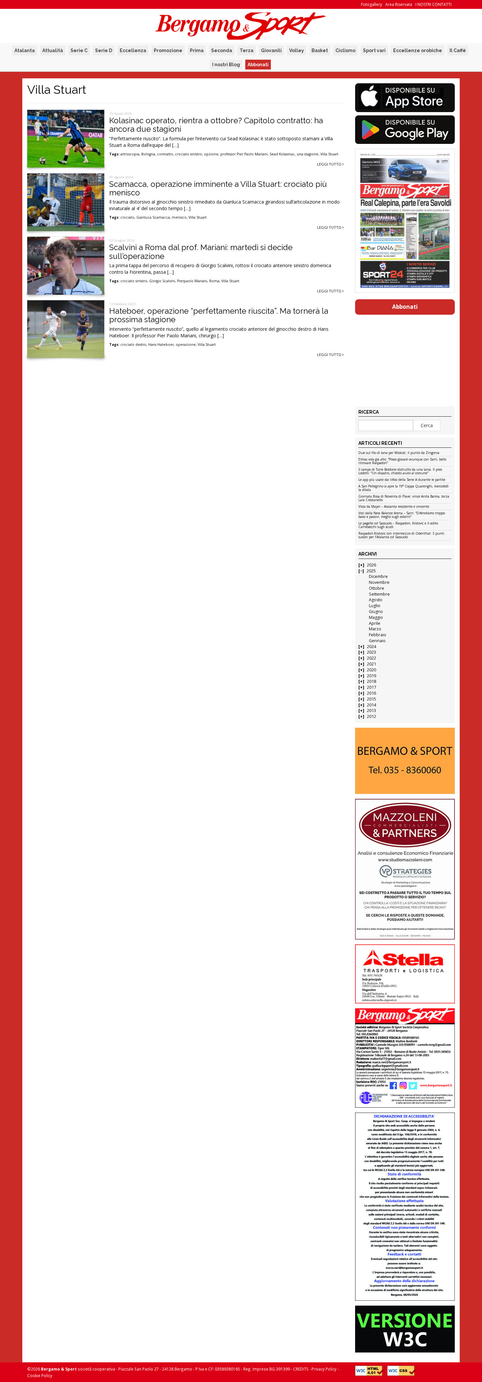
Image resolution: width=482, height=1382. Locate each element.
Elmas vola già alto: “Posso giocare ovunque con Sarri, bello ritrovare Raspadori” (402, 461)
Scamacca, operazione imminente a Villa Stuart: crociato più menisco (218, 188)
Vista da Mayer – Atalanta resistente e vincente (393, 507)
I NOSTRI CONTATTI (433, 4)
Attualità (52, 50)
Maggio (376, 617)
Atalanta (24, 50)
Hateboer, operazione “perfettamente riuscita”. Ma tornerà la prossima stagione (218, 315)
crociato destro (133, 344)
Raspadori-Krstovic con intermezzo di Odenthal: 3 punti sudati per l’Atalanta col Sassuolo (401, 535)
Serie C (79, 50)
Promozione (168, 50)
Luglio (374, 605)
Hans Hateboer (161, 344)
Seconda (221, 50)
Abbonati (258, 64)
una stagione (307, 154)
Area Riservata (398, 4)
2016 (371, 693)
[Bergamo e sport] (404, 761)
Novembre (379, 582)
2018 (371, 681)
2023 (371, 652)
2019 (371, 676)
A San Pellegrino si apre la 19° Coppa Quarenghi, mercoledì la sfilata (403, 488)
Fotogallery (371, 4)
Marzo (375, 629)
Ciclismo (345, 50)
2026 (371, 565)
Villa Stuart (329, 154)
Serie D (103, 50)
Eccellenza (133, 50)
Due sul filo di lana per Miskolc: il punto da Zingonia (398, 453)
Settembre (379, 594)
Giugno (376, 611)
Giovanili (271, 50)
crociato (127, 217)
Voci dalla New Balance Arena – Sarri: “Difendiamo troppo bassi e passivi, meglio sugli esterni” (401, 515)
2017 (371, 687)
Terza (246, 50)
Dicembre (378, 576)
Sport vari (374, 50)
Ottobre (376, 588)
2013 (371, 710)
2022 (371, 658)
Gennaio (377, 640)
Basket (319, 50)
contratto (165, 154)
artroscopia (129, 154)
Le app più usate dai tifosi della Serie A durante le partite (401, 480)
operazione (186, 344)
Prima (197, 50)
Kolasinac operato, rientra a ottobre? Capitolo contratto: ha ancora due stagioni (216, 125)
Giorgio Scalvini (162, 281)
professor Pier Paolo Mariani (244, 154)
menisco (179, 217)
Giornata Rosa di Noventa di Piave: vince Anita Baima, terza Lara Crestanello (403, 498)
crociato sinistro (188, 154)
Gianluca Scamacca (153, 217)
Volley (296, 50)
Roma (214, 281)
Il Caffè (458, 50)
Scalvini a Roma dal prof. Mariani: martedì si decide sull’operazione (200, 252)
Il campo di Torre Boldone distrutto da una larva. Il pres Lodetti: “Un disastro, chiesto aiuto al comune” (400, 471)
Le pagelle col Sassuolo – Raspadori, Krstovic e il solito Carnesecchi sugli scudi (398, 525)
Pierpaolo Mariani (192, 281)
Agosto (375, 599)
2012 (371, 716)
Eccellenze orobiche (417, 50)
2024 (371, 646)
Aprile (374, 623)
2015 (371, 699)
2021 (371, 664)
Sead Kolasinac (282, 154)
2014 (371, 705)
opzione (211, 154)
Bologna (148, 154)
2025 (371, 571)
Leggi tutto (329, 164)
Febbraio (377, 635)
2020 (371, 670)
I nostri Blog (226, 64)
